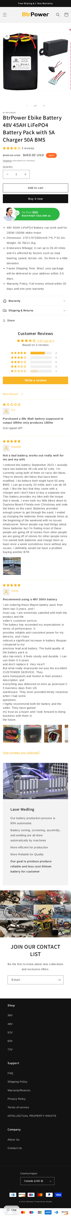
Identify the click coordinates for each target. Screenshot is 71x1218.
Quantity (8, 166)
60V (10, 1040)
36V (10, 1015)
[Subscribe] (59, 979)
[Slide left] (27, 105)
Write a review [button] (35, 380)
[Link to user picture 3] (53, 734)
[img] (12, 404)
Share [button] (11, 320)
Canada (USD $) (33, 1181)
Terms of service (18, 1107)
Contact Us (15, 1148)
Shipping (7, 161)
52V (10, 1032)
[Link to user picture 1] (12, 566)
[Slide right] (44, 105)
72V (10, 1049)
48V (10, 1023)
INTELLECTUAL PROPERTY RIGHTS (32, 1115)
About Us (14, 1139)
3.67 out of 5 (45, 340)
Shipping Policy (17, 1081)
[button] (5, 15)
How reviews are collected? (21, 752)
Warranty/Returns (19, 1090)
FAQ (10, 1073)
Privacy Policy (17, 1098)
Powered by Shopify (43, 1202)
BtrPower (30, 1202)
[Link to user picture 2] (32, 734)
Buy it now (35, 198)
